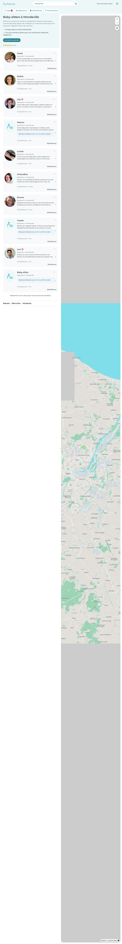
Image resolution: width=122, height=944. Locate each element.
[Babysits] (9, 4)
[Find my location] (117, 28)
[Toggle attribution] (118, 940)
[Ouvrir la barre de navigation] (117, 4)
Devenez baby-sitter (105, 4)
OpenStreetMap (112, 940)
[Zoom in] (117, 19)
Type (9, 10)
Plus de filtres (52, 10)
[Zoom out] (117, 23)
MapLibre (103, 940)
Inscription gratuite (11, 40)
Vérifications (37, 10)
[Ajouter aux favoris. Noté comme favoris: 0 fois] (54, 53)
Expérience (22, 10)
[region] (90, 479)
